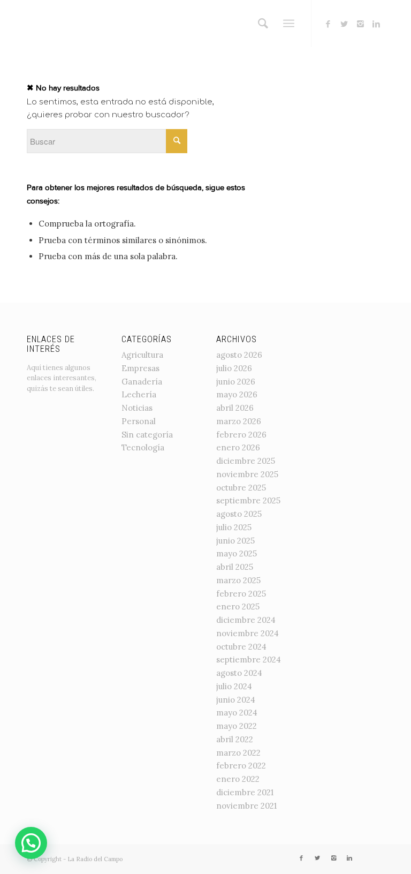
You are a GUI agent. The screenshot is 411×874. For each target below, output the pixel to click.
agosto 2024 (239, 673)
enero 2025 (238, 606)
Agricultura (142, 355)
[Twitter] (344, 24)
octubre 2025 (241, 488)
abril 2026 (235, 408)
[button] (31, 843)
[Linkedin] (376, 24)
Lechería (138, 394)
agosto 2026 (239, 355)
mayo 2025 (236, 553)
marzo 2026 (238, 421)
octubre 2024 (241, 647)
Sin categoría (147, 435)
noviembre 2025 (247, 474)
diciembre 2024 (246, 620)
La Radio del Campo (95, 859)
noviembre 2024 (247, 633)
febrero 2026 (241, 435)
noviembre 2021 (246, 806)
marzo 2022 (238, 753)
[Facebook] (328, 24)
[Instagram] (360, 24)
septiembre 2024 (248, 659)
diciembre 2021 (244, 792)
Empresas (140, 368)
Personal (138, 421)
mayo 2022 (236, 726)
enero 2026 (238, 447)
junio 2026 (235, 381)
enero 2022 (238, 779)
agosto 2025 (239, 514)
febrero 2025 (241, 594)
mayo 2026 (236, 394)
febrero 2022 (241, 765)
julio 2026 (234, 368)
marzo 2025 (238, 580)
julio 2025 (234, 527)
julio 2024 (234, 686)
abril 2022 (234, 739)
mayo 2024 (236, 712)
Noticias (137, 408)
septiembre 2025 (248, 500)
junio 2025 (235, 541)
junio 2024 (235, 700)
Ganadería (141, 381)
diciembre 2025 (245, 461)
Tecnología (142, 447)
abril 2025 (234, 567)
